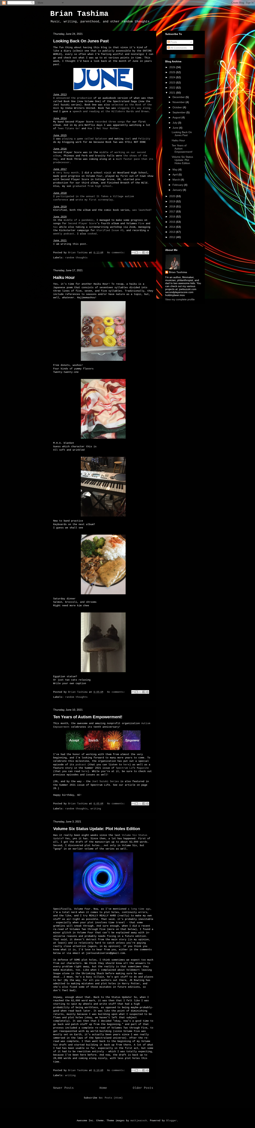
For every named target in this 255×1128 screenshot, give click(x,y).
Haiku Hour (64, 277)
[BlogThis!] (137, 252)
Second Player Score (82, 223)
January (177, 189)
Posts (173, 42)
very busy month (67, 172)
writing (96, 808)
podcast (81, 764)
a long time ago (139, 909)
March (176, 179)
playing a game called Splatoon (84, 138)
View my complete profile (180, 299)
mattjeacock (138, 1120)
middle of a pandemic (79, 220)
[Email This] (133, 252)
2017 (172, 211)
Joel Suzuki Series (105, 781)
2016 (172, 216)
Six (55, 227)
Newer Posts (63, 1088)
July (175, 122)
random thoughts (76, 257)
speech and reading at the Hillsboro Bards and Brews (111, 111)
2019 (172, 201)
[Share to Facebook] (144, 252)
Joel (128, 138)
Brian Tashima (79, 14)
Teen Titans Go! (69, 128)
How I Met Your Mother (103, 128)
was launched (141, 210)
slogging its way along (133, 108)
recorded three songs (110, 121)
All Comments (178, 47)
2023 (172, 82)
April (175, 174)
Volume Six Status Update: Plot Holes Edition (96, 828)
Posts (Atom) (114, 1097)
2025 (172, 72)
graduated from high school (92, 186)
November (179, 102)
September (179, 112)
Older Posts (143, 1088)
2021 (172, 92)
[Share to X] (140, 252)
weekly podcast (63, 233)
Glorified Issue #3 (110, 230)
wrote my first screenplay (94, 199)
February (178, 184)
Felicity (144, 138)
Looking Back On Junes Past (81, 41)
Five (141, 223)
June (175, 127)
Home (103, 1088)
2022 (172, 87)
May (175, 169)
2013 (172, 231)
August (176, 117)
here (126, 764)
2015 (172, 221)
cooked (92, 233)
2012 (172, 237)
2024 (172, 77)
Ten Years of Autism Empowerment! (87, 717)
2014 (172, 226)
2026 (172, 67)
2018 (172, 206)
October (177, 107)
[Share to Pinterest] (147, 252)
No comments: (117, 252)
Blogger (171, 1120)
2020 (172, 196)
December (179, 97)
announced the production (74, 98)
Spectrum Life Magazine (132, 768)
